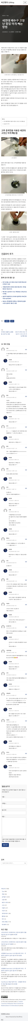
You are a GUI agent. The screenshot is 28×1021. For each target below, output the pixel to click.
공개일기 (4, 897)
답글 (26, 349)
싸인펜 (12, 31)
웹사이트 (4, 810)
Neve (7, 1016)
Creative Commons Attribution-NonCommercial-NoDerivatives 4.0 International (12, 1003)
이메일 (4, 803)
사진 (3, 905)
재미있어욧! (5, 913)
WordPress (19, 1016)
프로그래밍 (4, 921)
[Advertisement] (14, 111)
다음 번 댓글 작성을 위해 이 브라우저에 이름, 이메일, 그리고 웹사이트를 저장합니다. (14, 840)
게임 (3, 894)
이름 (3, 796)
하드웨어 (4, 924)
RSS (2, 1019)
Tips (8, 15)
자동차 (3, 908)
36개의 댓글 (18, 31)
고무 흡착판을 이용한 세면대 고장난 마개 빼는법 (14, 121)
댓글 (3, 816)
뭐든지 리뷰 (5, 902)
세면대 (12, 321)
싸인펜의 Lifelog (5, 1013)
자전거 (3, 910)
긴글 (3, 899)
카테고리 (3, 888)
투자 (3, 919)
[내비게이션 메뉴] (25, 2)
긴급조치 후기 (7, 123)
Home (3, 15)
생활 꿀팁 (7, 321)
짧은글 (3, 916)
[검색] (25, 863)
